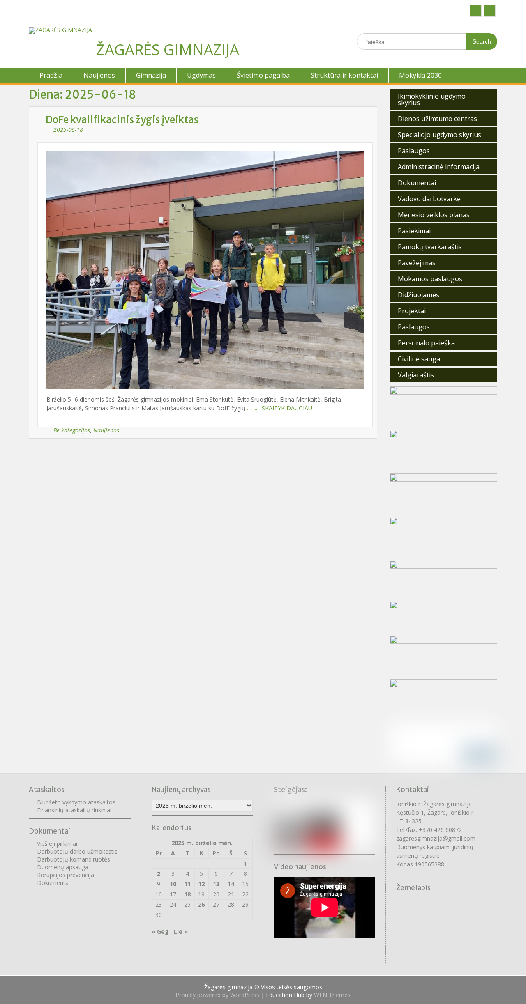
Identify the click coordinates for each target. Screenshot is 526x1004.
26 (201, 904)
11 (187, 884)
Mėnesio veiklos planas (434, 214)
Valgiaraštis (416, 374)
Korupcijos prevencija (65, 875)
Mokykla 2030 (420, 75)
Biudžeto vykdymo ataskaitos (76, 802)
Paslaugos (414, 150)
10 (173, 884)
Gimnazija (151, 75)
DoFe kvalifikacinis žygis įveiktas (122, 119)
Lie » (181, 931)
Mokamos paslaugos (430, 278)
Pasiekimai (414, 230)
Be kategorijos (71, 430)
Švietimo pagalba (263, 75)
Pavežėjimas (417, 262)
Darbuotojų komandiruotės (73, 859)
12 (201, 884)
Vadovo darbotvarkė (429, 198)
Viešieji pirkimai (57, 844)
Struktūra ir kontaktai (344, 75)
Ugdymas (201, 75)
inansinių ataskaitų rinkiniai (75, 810)
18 (187, 894)
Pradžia (50, 75)
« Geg (160, 931)
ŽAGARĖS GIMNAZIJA (167, 49)
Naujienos (99, 75)
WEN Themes (332, 995)
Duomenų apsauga (62, 867)
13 (216, 884)
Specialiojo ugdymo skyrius (439, 134)
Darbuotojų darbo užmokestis (77, 851)
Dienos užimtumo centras (437, 118)
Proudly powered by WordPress (217, 995)
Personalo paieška (426, 342)
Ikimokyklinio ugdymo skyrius (432, 99)
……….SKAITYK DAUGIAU (279, 408)
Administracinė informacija (439, 166)
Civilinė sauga (419, 358)
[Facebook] (476, 11)
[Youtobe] (490, 11)
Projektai (412, 310)
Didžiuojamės (418, 294)
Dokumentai (417, 182)
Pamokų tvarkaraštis (430, 246)
